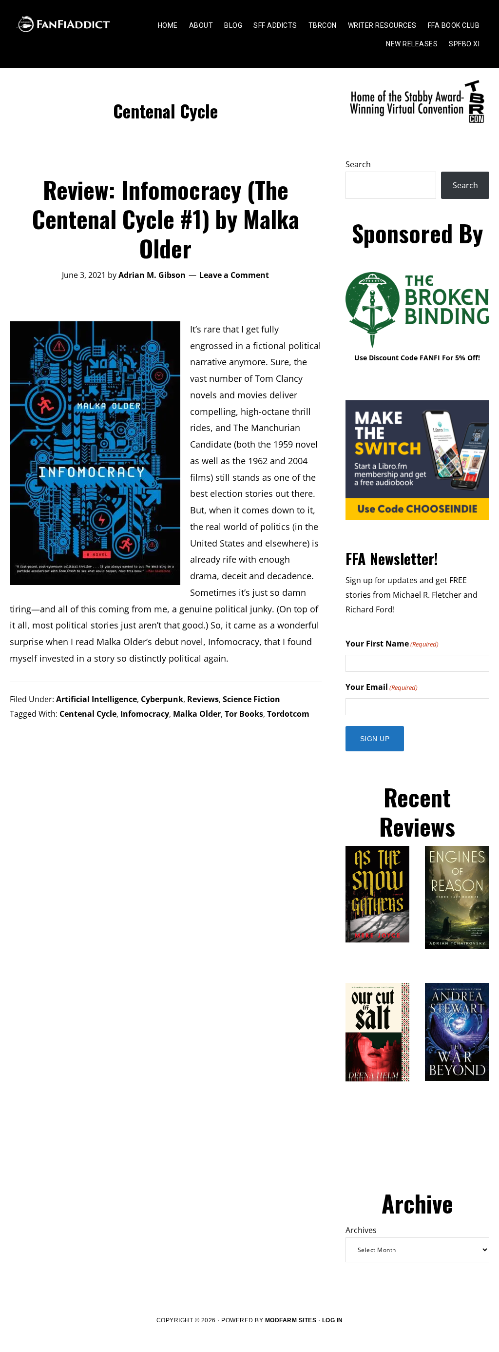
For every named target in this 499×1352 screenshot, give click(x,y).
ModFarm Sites (291, 1320)
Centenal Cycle (87, 713)
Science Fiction (251, 699)
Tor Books (244, 713)
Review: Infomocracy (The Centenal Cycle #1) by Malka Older (165, 218)
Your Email (381, 687)
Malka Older (197, 713)
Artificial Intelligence (96, 699)
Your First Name (392, 643)
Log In (332, 1320)
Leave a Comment (234, 275)
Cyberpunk (162, 699)
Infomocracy (144, 713)
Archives (361, 1230)
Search (358, 164)
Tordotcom (288, 713)
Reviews (203, 699)
